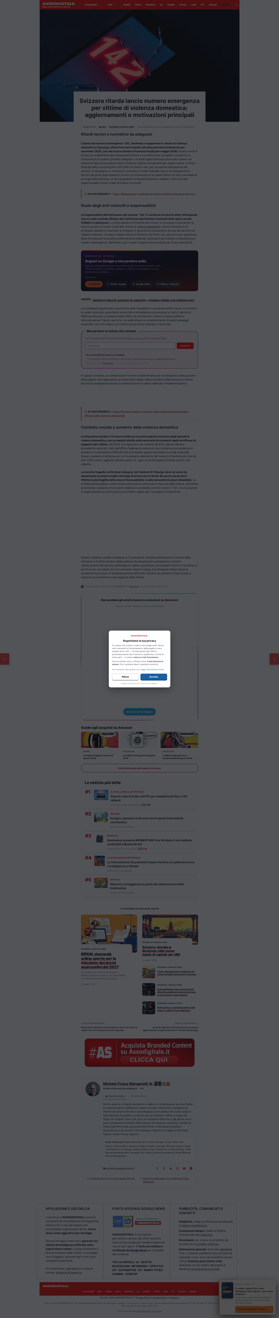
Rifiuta (125, 676)
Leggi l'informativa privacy (152, 669)
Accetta (153, 676)
